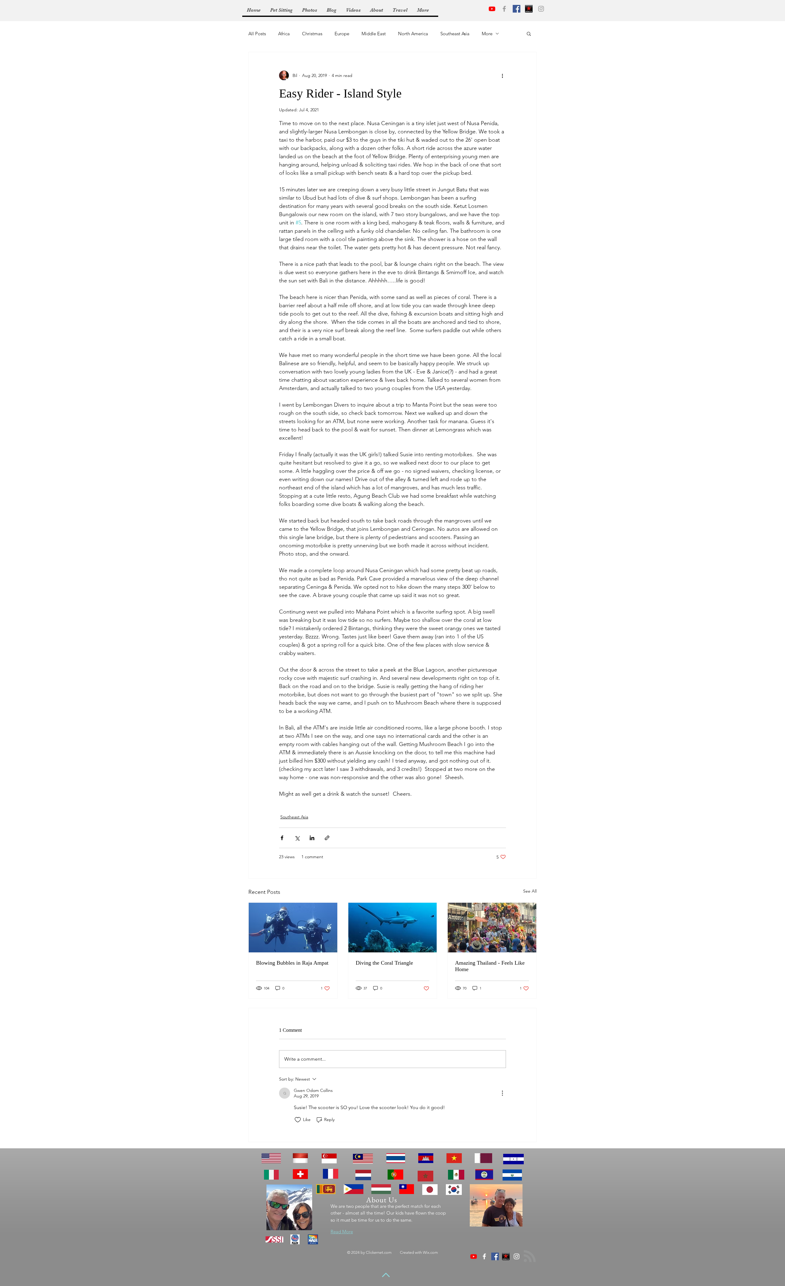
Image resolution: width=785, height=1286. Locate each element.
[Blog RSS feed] (530, 1256)
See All (530, 891)
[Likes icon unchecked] (298, 1119)
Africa (284, 33)
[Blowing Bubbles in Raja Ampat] (293, 927)
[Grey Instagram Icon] (541, 9)
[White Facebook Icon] (484, 1256)
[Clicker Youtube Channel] (492, 9)
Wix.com (430, 1252)
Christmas (312, 33)
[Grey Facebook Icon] (504, 9)
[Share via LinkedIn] (312, 838)
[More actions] (502, 75)
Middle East (374, 33)
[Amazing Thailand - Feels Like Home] (492, 927)
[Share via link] (327, 838)
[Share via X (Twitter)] (297, 838)
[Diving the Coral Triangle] (392, 927)
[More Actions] (502, 1093)
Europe (342, 33)
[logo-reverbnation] (529, 9)
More (487, 33)
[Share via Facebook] (282, 838)
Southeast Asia (454, 33)
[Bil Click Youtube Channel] (473, 1256)
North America (413, 33)
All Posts (257, 33)
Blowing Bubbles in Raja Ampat (292, 963)
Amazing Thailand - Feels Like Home (490, 966)
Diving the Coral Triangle (384, 963)
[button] (529, 33)
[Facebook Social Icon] (516, 9)
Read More (342, 1231)
